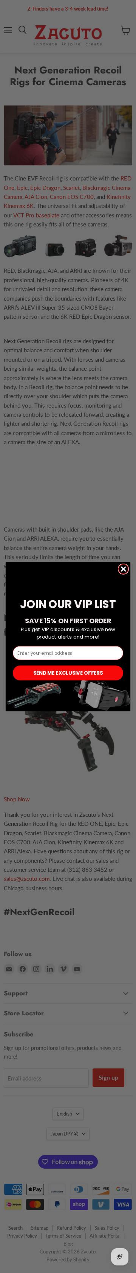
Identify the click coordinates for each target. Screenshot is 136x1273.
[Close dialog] (123, 569)
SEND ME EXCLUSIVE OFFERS (68, 672)
